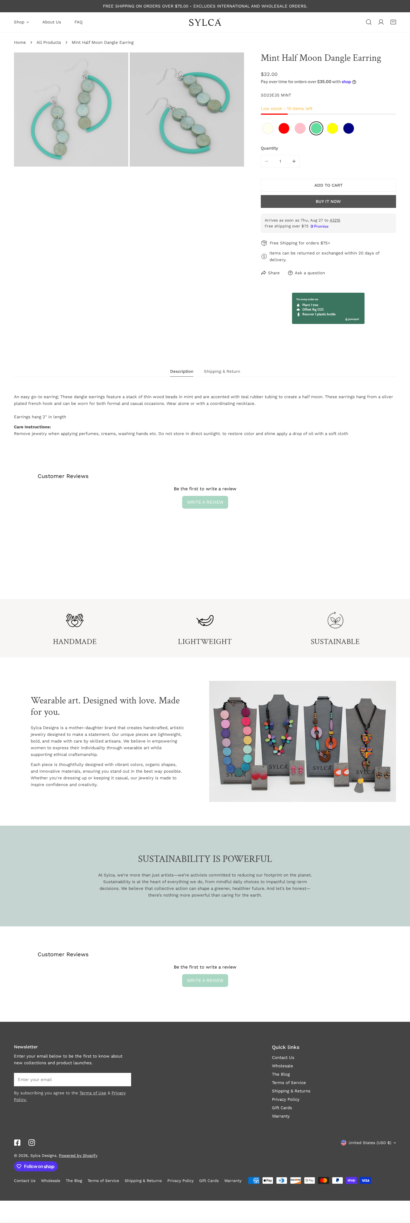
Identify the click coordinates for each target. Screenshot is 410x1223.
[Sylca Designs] (205, 22)
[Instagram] (32, 1142)
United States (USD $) (370, 1142)
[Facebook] (17, 1142)
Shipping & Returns (291, 1091)
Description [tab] (181, 371)
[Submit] (124, 1079)
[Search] (369, 22)
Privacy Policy (286, 1099)
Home (20, 42)
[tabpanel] (205, 415)
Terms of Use (92, 1092)
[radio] (268, 128)
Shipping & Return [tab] (222, 371)
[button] (393, 22)
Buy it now (328, 201)
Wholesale (282, 1065)
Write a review (205, 502)
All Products (49, 42)
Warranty (281, 1116)
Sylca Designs (43, 1155)
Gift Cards (282, 1107)
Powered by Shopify (78, 1155)
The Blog (281, 1074)
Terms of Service (289, 1082)
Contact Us (283, 1057)
